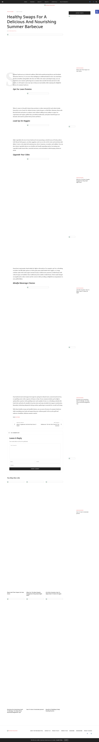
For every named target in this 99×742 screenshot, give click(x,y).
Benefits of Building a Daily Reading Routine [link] (53, 710)
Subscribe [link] (71, 730)
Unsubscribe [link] (79, 730)
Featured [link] (18, 417)
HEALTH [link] (46, 1)
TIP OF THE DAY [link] (10, 11)
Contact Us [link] (47, 730)
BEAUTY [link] (39, 1)
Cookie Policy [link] (59, 740)
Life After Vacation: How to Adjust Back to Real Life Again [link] (53, 593)
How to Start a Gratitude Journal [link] (35, 709)
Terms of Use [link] (64, 730)
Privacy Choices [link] (88, 730)
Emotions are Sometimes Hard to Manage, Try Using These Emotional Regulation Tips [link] (15, 711)
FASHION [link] (32, 1)
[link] (97, 12)
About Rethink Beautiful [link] (36, 730)
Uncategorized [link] (79, 177)
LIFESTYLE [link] (54, 1)
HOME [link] (25, 1)
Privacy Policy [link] (55, 730)
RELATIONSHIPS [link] (64, 1)
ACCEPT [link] (66, 740)
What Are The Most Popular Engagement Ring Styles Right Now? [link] (34, 594)
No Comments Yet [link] (15, 432)
